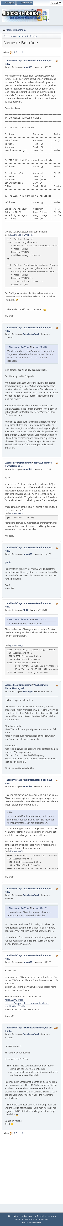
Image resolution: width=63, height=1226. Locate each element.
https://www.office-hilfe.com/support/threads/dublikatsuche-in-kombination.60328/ (27, 1003)
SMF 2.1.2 (19, 1219)
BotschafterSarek (31, 334)
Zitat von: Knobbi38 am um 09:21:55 (28, 908)
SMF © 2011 (29, 1219)
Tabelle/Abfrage (13, 60)
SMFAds (25, 1223)
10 (21, 52)
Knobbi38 (27, 67)
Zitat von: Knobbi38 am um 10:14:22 (28, 347)
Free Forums (36, 1223)
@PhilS (8, 562)
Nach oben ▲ (50, 1216)
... (19, 52)
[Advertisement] (31, 1169)
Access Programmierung (18, 462)
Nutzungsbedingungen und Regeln (28, 1216)
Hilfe (9, 1216)
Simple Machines (41, 1219)
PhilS (25, 610)
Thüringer (28, 691)
